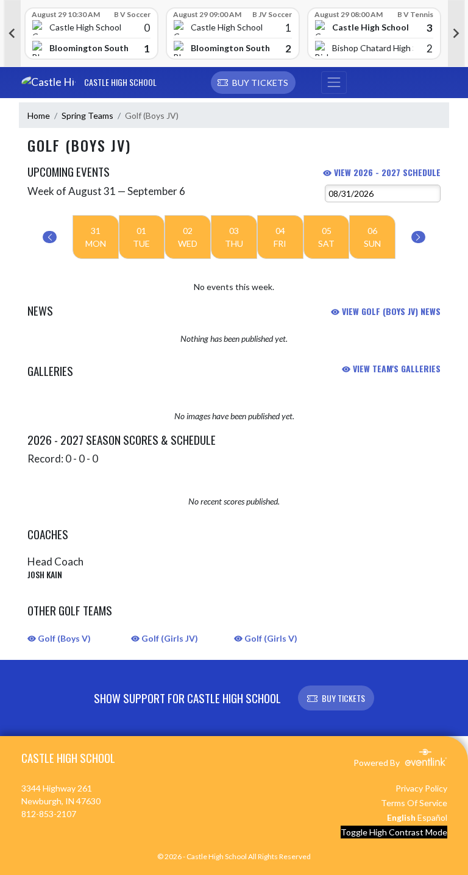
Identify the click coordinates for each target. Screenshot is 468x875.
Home (38, 115)
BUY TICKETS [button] (343, 698)
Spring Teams (87, 115)
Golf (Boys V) (63, 638)
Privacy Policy (421, 788)
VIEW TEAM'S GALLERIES (395, 368)
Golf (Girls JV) (169, 638)
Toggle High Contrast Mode (394, 832)
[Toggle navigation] (334, 82)
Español (432, 817)
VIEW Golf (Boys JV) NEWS (390, 311)
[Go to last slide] (12, 33)
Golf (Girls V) (270, 638)
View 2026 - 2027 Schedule (386, 172)
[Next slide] (456, 33)
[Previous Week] (50, 237)
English (401, 817)
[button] (253, 82)
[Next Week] (418, 237)
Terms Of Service (414, 803)
